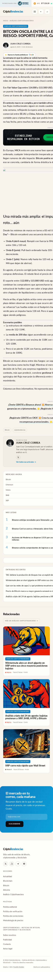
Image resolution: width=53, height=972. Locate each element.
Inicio (5, 20)
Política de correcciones (13, 916)
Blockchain (7, 881)
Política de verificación (12, 912)
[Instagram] (11, 863)
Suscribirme (14, 824)
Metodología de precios (13, 920)
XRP (7, 500)
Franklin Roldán (18, 967)
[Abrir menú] (34, 11)
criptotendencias (19, 430)
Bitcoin (7, 430)
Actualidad (7, 876)
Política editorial (10, 907)
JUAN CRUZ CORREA (20, 44)
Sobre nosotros (9, 935)
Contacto (7, 944)
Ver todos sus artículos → (26, 462)
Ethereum (9, 485)
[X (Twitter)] (5, 863)
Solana (8, 490)
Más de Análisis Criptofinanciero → (21, 621)
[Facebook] (24, 863)
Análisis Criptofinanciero (22, 20)
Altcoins (6, 890)
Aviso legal (7, 949)
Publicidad (7, 940)
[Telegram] (17, 863)
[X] (18, 457)
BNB (7, 495)
